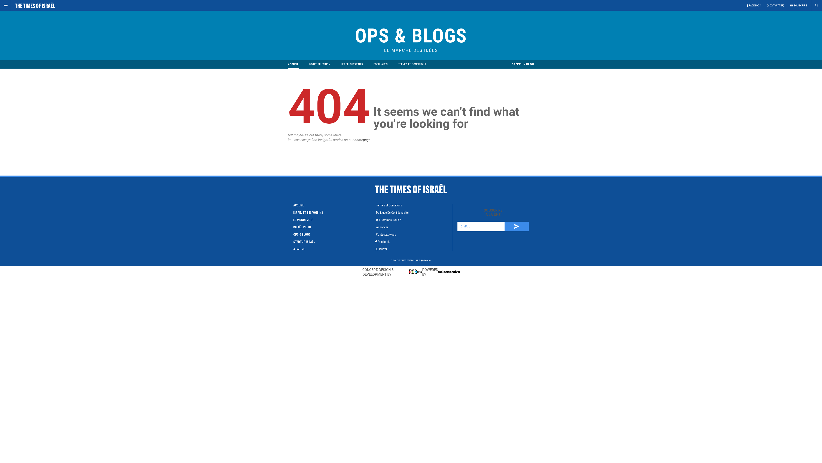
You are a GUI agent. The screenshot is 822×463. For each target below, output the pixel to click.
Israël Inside (302, 227)
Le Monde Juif (303, 220)
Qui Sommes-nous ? (388, 220)
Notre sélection (319, 64)
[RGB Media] (415, 271)
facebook (384, 242)
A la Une (299, 249)
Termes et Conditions (412, 64)
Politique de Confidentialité (392, 212)
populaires (381, 64)
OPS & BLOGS (411, 36)
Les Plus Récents (352, 64)
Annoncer (382, 227)
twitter (383, 249)
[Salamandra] (449, 271)
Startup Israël (304, 242)
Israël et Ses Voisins (308, 212)
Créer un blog (523, 64)
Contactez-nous (386, 234)
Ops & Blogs (302, 234)
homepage (362, 140)
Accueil (293, 64)
